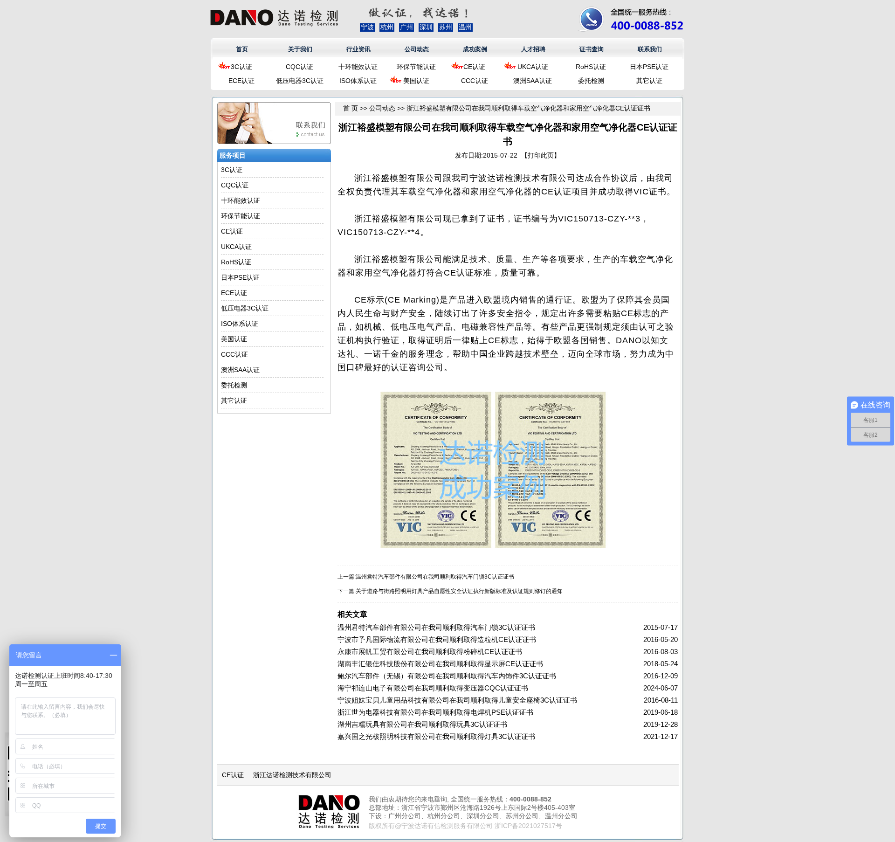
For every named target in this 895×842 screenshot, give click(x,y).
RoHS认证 (591, 66)
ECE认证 (241, 80)
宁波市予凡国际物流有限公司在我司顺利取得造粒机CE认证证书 (436, 639)
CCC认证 (474, 80)
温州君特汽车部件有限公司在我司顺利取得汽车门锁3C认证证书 (435, 576)
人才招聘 (533, 49)
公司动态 (417, 49)
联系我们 (650, 49)
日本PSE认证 (649, 66)
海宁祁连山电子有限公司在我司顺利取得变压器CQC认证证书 (432, 688)
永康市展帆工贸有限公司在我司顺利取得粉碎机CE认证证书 (429, 652)
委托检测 (591, 80)
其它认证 (649, 80)
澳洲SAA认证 (532, 80)
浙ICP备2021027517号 (528, 825)
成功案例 (475, 49)
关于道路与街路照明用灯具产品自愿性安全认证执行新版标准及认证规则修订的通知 (459, 591)
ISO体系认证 (358, 80)
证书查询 (591, 49)
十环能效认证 (358, 66)
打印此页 (541, 155)
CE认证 (474, 66)
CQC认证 (299, 66)
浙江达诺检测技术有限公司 (292, 775)
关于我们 (300, 49)
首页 (242, 49)
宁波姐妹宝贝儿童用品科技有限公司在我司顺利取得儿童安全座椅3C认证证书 (457, 700)
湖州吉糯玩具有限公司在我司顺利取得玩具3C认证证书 (422, 724)
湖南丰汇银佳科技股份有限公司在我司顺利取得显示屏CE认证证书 (440, 664)
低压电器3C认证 (300, 80)
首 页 (350, 108)
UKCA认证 (532, 66)
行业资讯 (358, 49)
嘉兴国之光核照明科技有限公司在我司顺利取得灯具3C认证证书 (436, 736)
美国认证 (416, 80)
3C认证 (241, 66)
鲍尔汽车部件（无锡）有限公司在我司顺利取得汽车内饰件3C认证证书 (446, 676)
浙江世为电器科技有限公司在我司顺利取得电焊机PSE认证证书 (435, 712)
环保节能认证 (416, 66)
